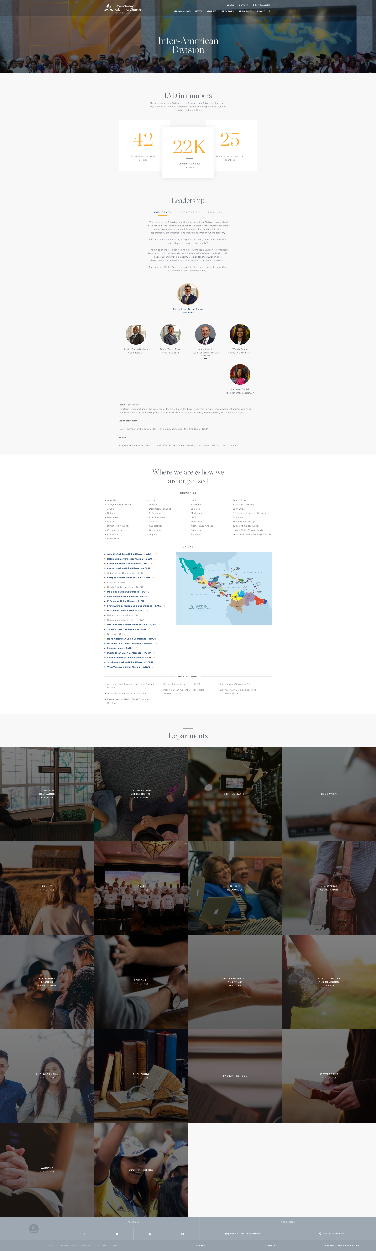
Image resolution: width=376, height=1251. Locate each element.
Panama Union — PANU (120, 648)
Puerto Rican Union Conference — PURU (129, 653)
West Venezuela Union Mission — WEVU (129, 667)
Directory (227, 11)
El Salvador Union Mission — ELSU (125, 601)
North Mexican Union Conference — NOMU (130, 643)
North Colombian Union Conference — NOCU (132, 639)
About (261, 11)
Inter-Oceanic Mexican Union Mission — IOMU (132, 625)
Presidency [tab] (162, 212)
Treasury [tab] (215, 212)
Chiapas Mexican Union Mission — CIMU (128, 578)
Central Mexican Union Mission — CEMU (128, 568)
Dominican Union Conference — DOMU (128, 592)
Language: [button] (262, 5)
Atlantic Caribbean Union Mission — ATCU (130, 554)
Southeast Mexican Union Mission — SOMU (130, 662)
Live (232, 5)
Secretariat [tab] (189, 212)
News (198, 11)
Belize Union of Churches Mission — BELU (129, 559)
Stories (211, 11)
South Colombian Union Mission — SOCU (129, 657)
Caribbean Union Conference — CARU (128, 563)
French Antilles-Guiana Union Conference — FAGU (134, 606)
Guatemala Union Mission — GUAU (126, 610)
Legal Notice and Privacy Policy (341, 1246)
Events (245, 5)
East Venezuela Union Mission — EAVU (128, 596)
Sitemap (200, 1246)
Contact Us (271, 1246)
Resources (245, 11)
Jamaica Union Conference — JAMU (126, 629)
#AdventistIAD (182, 11)
